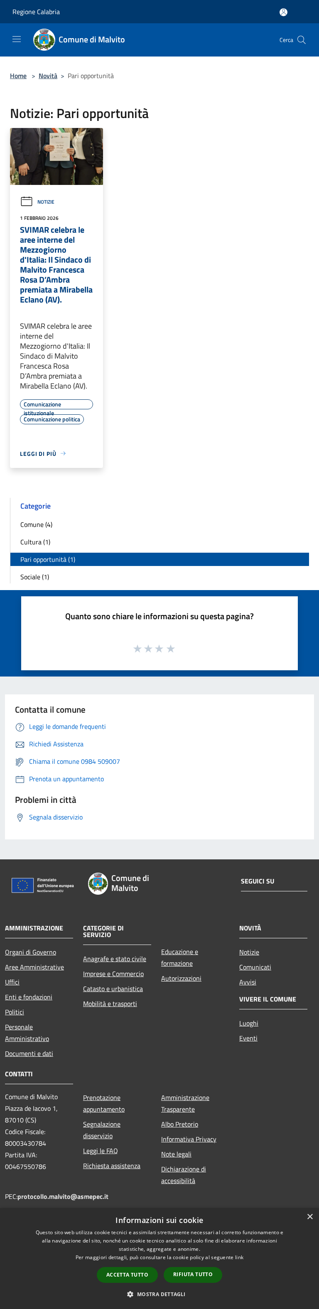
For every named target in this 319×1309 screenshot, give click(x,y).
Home (18, 76)
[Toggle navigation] (17, 39)
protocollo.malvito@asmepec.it (62, 1196)
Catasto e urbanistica (113, 989)
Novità (48, 76)
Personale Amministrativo (27, 1032)
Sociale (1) (34, 577)
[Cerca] (302, 40)
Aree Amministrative (34, 967)
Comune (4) (36, 524)
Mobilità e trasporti (110, 1004)
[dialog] (159, 1258)
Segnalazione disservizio (101, 1130)
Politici (14, 1012)
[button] (159, 1294)
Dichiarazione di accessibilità (183, 1175)
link (239, 1257)
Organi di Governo (30, 952)
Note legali (176, 1154)
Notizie (45, 202)
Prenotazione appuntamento (104, 1103)
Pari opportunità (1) (47, 559)
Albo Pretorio (179, 1124)
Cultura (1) (35, 542)
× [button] (310, 1217)
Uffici (12, 982)
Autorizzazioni (181, 978)
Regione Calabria (36, 12)
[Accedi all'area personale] (283, 12)
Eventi (248, 1038)
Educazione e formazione (179, 957)
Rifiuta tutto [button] (193, 1274)
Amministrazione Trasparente (185, 1103)
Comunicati (255, 967)
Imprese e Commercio (113, 974)
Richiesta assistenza (111, 1166)
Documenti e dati (29, 1053)
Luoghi (248, 1023)
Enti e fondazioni (28, 997)
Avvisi (247, 982)
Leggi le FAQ (100, 1151)
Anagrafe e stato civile (114, 959)
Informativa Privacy (188, 1139)
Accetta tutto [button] (127, 1274)
